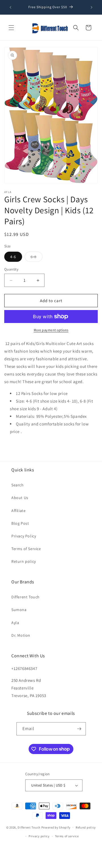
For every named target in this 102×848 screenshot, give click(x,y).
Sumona (19, 609)
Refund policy (86, 827)
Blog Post (20, 523)
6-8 (36, 258)
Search (17, 484)
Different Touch (25, 596)
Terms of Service (26, 548)
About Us (19, 497)
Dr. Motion (20, 635)
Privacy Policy (23, 536)
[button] (11, 27)
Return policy (23, 561)
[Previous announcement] (10, 7)
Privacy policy (39, 836)
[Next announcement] (91, 7)
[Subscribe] (79, 728)
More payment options (51, 330)
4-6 (13, 256)
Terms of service (67, 836)
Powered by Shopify (56, 827)
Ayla (15, 622)
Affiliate (18, 510)
